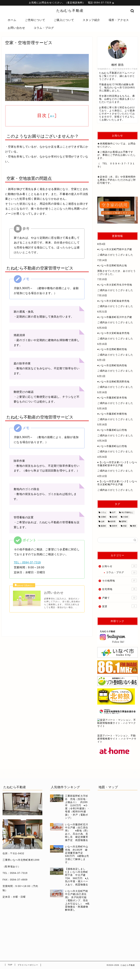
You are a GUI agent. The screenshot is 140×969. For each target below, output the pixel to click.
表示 (52, 116)
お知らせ (118, 566)
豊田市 (114, 526)
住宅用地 (118, 589)
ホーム (12, 20)
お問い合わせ (16, 27)
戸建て (118, 598)
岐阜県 (112, 521)
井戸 (113, 512)
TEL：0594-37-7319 (27, 562)
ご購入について (64, 20)
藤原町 (103, 526)
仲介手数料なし (127, 512)
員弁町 (114, 517)
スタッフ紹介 (91, 20)
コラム (103, 512)
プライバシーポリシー (28, 965)
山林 (102, 521)
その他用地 (118, 580)
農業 (134, 526)
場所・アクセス (119, 20)
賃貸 (125, 526)
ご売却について (35, 20)
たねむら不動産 (70, 10)
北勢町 (103, 517)
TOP (10, 965)
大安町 (125, 517)
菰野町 (124, 521)
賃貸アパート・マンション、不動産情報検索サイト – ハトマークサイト (116, 738)
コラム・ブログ (44, 27)
